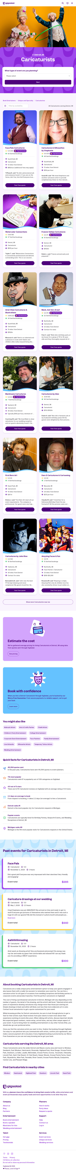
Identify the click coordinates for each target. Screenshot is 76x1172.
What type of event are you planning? (21, 71)
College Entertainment (38, 733)
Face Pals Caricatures (15, 148)
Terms (5, 1157)
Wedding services (46, 1142)
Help (41, 1120)
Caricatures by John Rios (16, 556)
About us (6, 1106)
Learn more (13, 706)
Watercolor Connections (16, 232)
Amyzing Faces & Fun (51, 556)
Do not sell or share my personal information (19, 1162)
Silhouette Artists (24, 744)
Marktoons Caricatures (15, 394)
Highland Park (31, 1073)
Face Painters (35, 738)
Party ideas (43, 1108)
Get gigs (6, 1137)
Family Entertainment (51, 738)
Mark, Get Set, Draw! (51, 310)
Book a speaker (9, 1123)
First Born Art (11, 475)
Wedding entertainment (12, 1128)
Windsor (7, 1073)
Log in (41, 1125)
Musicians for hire (10, 1125)
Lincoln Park (54, 1073)
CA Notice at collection (11, 1160)
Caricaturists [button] (38, 59)
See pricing (13, 654)
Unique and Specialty (25, 100)
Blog (4, 1108)
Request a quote (45, 1111)
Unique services (45, 1140)
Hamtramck (18, 1073)
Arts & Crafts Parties (26, 727)
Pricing (5, 1140)
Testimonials (8, 1142)
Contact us (43, 1123)
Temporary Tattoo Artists (43, 744)
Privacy (12, 1157)
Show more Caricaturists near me (38, 602)
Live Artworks (9, 744)
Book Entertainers (9, 100)
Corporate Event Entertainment (15, 738)
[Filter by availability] (18, 106)
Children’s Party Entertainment (15, 733)
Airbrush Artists (9, 727)
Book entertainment (11, 1120)
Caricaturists (40, 100)
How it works (44, 1106)
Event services (45, 1137)
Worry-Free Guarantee (17, 698)
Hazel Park (66, 1073)
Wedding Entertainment (12, 750)
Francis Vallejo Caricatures (53, 232)
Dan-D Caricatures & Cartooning (56, 475)
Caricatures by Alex (50, 394)
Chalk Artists (42, 727)
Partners (6, 1111)
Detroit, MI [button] (39, 55)
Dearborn (43, 1073)
